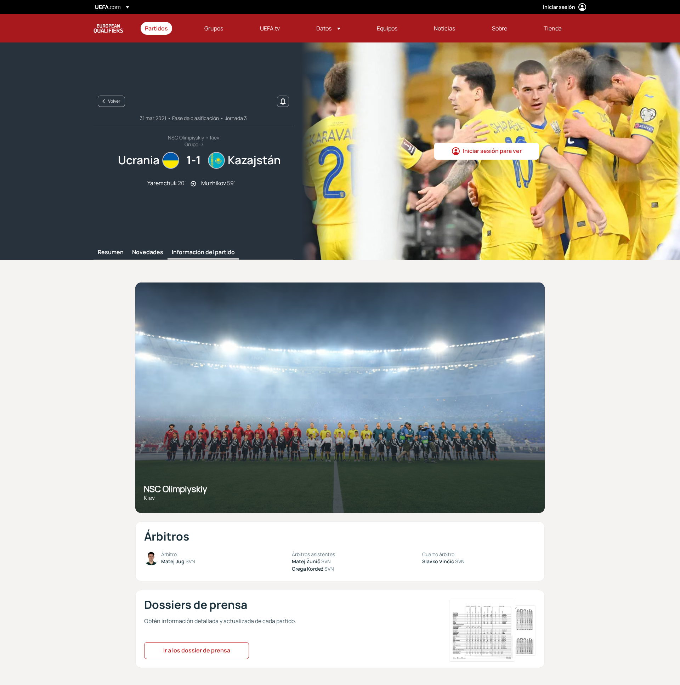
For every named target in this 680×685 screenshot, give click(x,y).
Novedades (147, 252)
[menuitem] (165, 28)
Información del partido (203, 252)
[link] (156, 28)
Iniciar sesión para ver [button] (492, 151)
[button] (328, 28)
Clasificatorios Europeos (108, 28)
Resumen (111, 252)
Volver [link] (114, 101)
